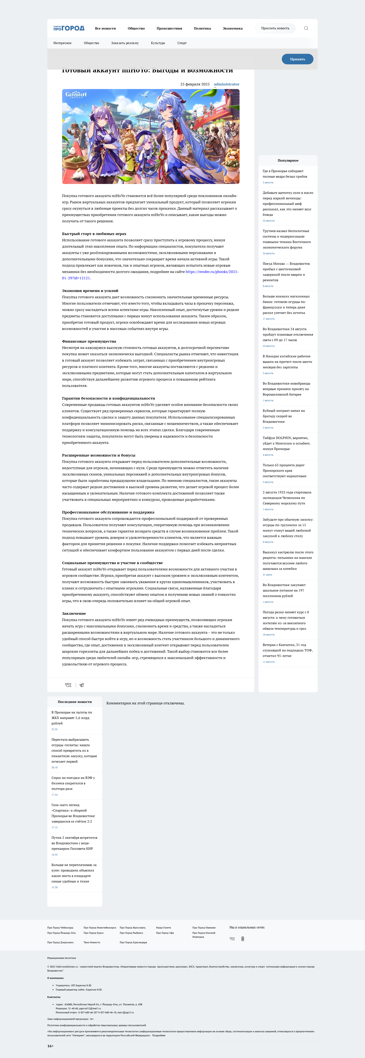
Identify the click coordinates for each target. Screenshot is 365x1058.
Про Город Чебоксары (60, 927)
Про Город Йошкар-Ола (61, 932)
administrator (227, 84)
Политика (202, 28)
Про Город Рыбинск (131, 932)
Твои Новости (92, 942)
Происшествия (169, 28)
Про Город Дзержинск (60, 942)
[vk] (68, 685)
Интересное (62, 43)
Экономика (233, 28)
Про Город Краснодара (133, 942)
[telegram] (83, 685)
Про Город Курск (94, 932)
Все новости (105, 28)
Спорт (182, 43)
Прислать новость (275, 28)
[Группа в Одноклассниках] (242, 939)
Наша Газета (163, 927)
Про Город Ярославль (133, 927)
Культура (158, 43)
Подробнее (158, 1035)
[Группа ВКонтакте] (232, 939)
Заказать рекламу (125, 43)
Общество (136, 28)
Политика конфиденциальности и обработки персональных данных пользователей (96, 1025)
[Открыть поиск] (306, 28)
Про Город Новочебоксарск (100, 927)
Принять (297, 59)
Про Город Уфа (165, 932)
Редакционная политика (61, 957)
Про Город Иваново (204, 927)
